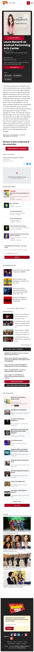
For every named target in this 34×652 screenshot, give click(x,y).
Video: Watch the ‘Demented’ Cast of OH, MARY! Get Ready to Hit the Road (16, 586)
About (15, 642)
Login (24, 3)
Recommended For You (9, 265)
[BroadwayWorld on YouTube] (11, 638)
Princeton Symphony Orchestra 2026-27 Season (19, 234)
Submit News (11, 643)
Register (20, 3)
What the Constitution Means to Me (19, 193)
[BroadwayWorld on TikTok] (22, 634)
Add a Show (17, 505)
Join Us (25, 642)
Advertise (9, 642)
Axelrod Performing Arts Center (19, 53)
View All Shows (17, 501)
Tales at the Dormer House (18, 226)
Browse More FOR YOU (15, 308)
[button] (28, 3)
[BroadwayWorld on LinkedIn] (18, 634)
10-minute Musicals (16, 211)
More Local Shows (17, 381)
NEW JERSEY (12, 2)
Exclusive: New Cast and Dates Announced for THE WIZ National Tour (16, 532)
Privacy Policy (21, 648)
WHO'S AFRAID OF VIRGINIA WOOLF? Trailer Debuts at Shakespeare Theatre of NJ (22, 332)
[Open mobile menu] (32, 3)
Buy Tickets (13, 67)
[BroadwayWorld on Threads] (26, 634)
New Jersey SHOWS (8, 393)
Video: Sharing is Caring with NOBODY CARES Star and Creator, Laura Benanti (16, 365)
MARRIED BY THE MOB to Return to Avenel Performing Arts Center (16, 353)
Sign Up (9, 628)
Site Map (24, 643)
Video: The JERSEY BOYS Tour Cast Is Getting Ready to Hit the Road (15, 370)
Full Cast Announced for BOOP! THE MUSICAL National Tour (14, 550)
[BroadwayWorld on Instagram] (15, 634)
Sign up (17, 257)
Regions (18, 643)
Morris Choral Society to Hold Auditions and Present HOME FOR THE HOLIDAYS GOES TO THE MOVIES (17, 359)
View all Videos (25, 345)
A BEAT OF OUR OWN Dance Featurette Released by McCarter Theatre (22, 316)
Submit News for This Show (17, 149)
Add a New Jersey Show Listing (17, 385)
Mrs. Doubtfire (14, 203)
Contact (20, 642)
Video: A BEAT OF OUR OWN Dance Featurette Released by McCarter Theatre (14, 376)
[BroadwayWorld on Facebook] (11, 634)
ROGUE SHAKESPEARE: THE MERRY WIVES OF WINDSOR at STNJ (22, 339)
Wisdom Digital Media (21, 646)
